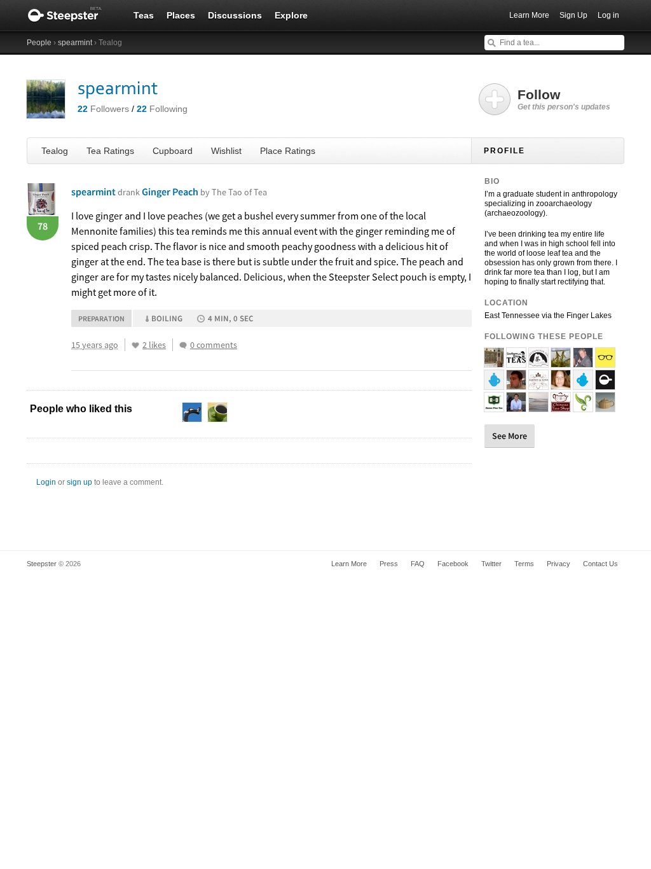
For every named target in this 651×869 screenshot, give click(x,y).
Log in (608, 15)
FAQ (418, 563)
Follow (563, 99)
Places (181, 15)
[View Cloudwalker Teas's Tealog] (538, 362)
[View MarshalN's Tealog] (494, 384)
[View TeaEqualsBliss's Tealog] (560, 384)
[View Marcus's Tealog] (516, 406)
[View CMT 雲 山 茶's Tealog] (583, 406)
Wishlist (226, 151)
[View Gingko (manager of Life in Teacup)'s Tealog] (560, 362)
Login (46, 482)
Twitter (491, 563)
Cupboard (173, 151)
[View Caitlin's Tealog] (538, 406)
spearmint (75, 42)
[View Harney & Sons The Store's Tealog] (494, 362)
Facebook (453, 563)
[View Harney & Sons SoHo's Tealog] (538, 384)
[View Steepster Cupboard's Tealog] (605, 384)
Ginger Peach (204, 191)
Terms (524, 563)
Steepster (71, 15)
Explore (291, 15)
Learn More (529, 15)
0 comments (213, 345)
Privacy (558, 563)
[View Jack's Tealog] (605, 362)
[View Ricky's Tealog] (583, 384)
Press (389, 563)
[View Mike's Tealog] (516, 384)
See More (509, 435)
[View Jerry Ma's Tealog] (605, 406)
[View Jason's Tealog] (583, 362)
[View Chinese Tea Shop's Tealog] (560, 406)
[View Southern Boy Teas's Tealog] (516, 362)
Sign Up (573, 15)
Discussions (235, 15)
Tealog (54, 151)
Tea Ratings (110, 151)
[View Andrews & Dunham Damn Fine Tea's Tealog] (494, 406)
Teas (144, 15)
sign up (79, 482)
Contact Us (600, 563)
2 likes (154, 345)
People (39, 42)
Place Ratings (287, 151)
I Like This (135, 345)
